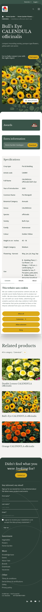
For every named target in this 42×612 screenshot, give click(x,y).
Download (32, 145)
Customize (20, 319)
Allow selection (21, 325)
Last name (5, 504)
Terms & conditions (9, 578)
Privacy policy (7, 587)
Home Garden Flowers (25, 16)
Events (4, 558)
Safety (4, 584)
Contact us (21, 475)
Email (4, 512)
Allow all (21, 314)
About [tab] (34, 281)
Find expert (33, 57)
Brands (4, 564)
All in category (12, 352)
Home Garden (10, 16)
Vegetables (6, 540)
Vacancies (5, 570)
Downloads (6, 567)
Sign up (6, 527)
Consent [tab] (7, 281)
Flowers (5, 543)
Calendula (5, 19)
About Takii (6, 561)
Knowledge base (8, 555)
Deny (21, 330)
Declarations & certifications (12, 581)
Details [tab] (21, 281)
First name (5, 496)
